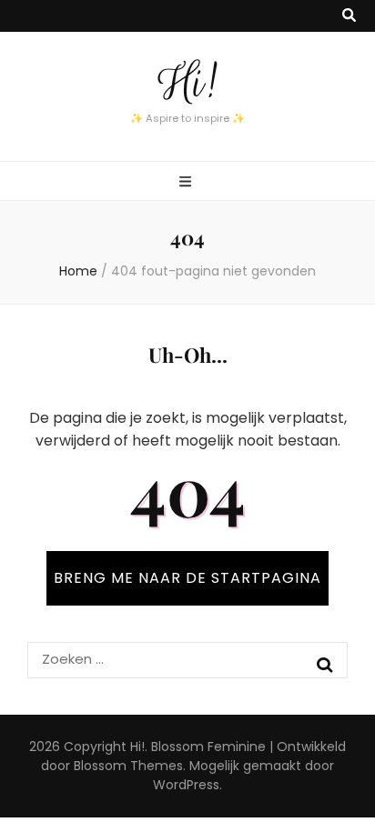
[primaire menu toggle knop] (187, 182)
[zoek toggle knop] (349, 16)
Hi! (187, 83)
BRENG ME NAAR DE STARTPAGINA (187, 577)
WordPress (186, 785)
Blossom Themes (128, 766)
